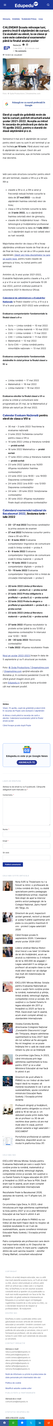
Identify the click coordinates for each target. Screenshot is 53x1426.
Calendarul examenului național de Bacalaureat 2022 (24, 512)
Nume (6, 829)
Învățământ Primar (29, 19)
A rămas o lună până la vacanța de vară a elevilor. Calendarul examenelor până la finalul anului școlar (23, 718)
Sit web (6, 852)
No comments (20, 51)
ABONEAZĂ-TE (27, 762)
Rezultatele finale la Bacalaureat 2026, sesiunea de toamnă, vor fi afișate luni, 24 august (24, 1195)
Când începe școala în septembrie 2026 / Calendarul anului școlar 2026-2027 (30, 938)
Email (6, 841)
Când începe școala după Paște (17, 725)
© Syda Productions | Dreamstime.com (29, 667)
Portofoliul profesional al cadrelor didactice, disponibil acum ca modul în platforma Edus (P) (32, 1140)
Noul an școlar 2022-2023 (17, 655)
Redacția (17, 45)
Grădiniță (16, 19)
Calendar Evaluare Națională (21, 415)
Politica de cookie (13, 1383)
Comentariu (8, 795)
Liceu (41, 19)
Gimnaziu (6, 19)
